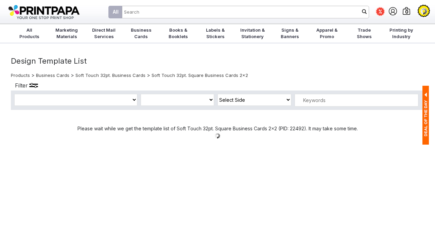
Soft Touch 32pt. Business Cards (110, 75)
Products (20, 75)
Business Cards (141, 33)
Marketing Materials (66, 33)
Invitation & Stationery (252, 33)
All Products (29, 33)
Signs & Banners (290, 33)
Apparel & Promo (326, 33)
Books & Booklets (178, 33)
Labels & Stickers (215, 33)
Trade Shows (364, 33)
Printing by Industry (401, 33)
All (116, 12)
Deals (380, 11)
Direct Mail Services (104, 33)
